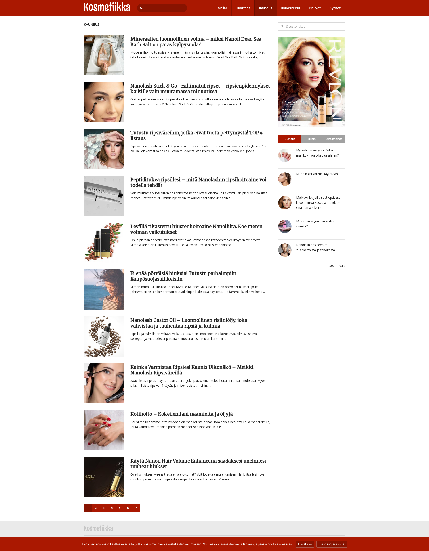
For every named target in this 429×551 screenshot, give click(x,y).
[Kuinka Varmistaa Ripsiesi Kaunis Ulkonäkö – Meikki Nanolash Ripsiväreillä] (104, 383)
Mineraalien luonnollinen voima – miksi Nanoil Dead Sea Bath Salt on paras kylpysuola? (195, 41)
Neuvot (315, 8)
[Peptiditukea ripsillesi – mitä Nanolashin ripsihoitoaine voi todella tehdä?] (104, 196)
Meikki (222, 8)
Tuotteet (243, 8)
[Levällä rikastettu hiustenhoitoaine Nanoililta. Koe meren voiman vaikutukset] (104, 243)
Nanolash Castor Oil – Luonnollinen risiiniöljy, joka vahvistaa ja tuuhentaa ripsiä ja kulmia (188, 323)
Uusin (312, 139)
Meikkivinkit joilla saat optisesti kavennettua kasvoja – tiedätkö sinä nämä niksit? (318, 202)
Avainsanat (334, 139)
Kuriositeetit (290, 8)
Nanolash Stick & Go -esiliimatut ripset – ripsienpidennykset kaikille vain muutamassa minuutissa (200, 88)
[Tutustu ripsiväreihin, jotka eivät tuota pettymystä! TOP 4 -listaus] (104, 149)
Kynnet (335, 8)
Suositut (289, 139)
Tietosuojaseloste (332, 544)
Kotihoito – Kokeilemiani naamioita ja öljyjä (181, 414)
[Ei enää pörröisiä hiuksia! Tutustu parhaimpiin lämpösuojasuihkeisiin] (104, 289)
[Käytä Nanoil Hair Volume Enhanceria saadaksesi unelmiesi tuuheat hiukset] (104, 477)
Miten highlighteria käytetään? (317, 174)
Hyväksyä (305, 544)
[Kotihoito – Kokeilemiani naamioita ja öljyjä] (104, 430)
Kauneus (265, 8)
